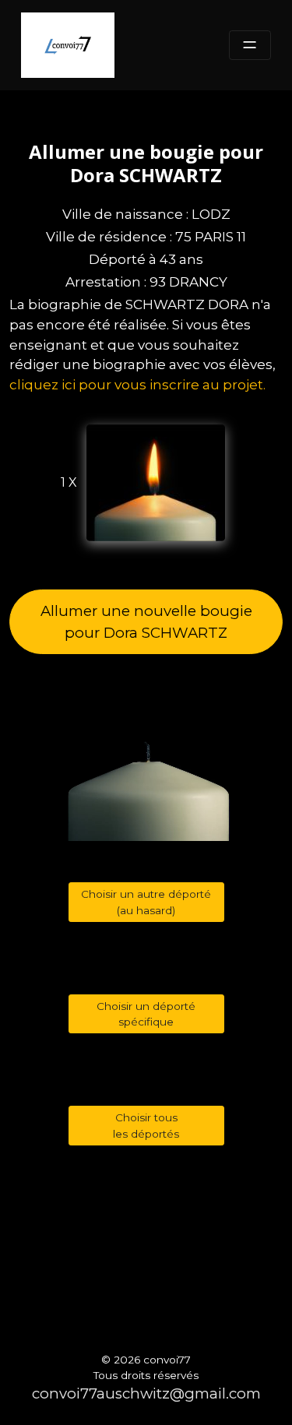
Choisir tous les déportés (146, 1125)
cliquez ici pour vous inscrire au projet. (137, 384)
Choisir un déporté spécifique (146, 1014)
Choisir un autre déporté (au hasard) (146, 902)
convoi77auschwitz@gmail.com (146, 1393)
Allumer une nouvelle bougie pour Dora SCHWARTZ (146, 622)
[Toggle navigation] (250, 45)
